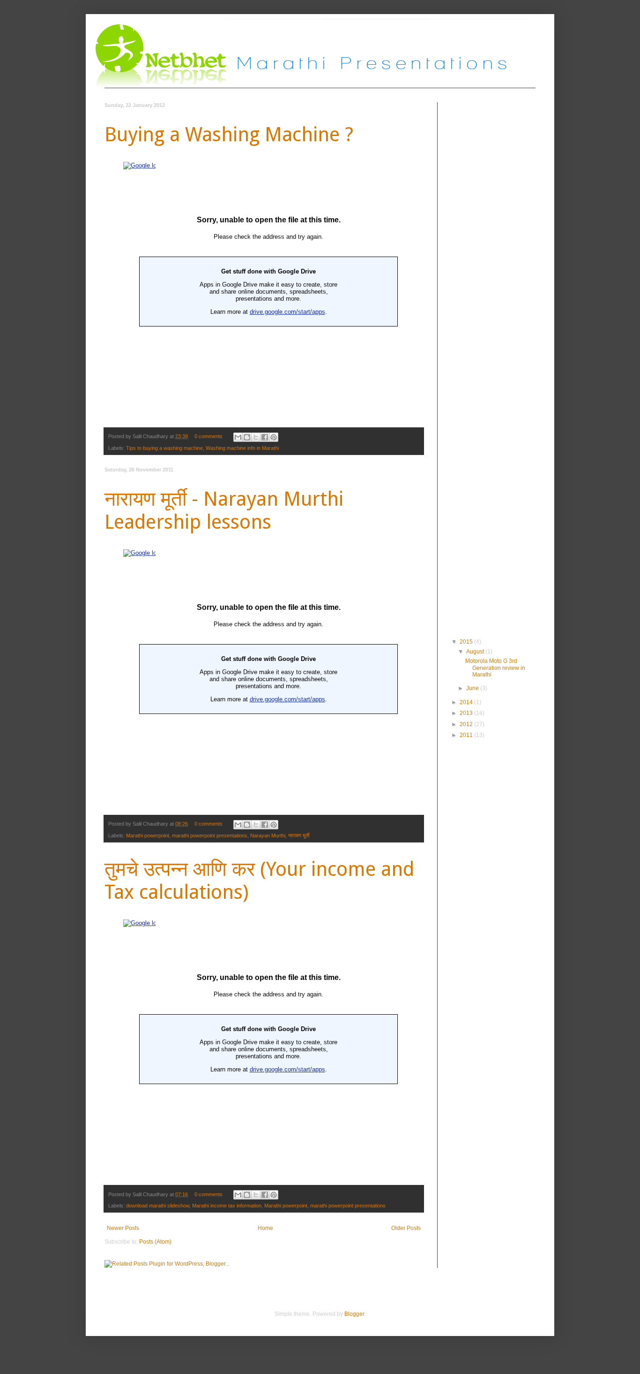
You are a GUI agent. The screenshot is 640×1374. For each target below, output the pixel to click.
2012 (467, 724)
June (473, 688)
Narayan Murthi (267, 835)
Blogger (354, 1314)
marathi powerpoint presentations (209, 835)
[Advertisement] (488, 372)
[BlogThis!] (247, 437)
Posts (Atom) (155, 1241)
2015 (467, 641)
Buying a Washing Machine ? (228, 134)
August (475, 651)
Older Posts (406, 1228)
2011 (467, 735)
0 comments (208, 436)
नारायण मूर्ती (298, 835)
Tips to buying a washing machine (164, 448)
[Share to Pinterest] (273, 437)
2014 (467, 702)
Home (265, 1228)
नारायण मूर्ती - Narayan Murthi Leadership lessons (223, 510)
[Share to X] (255, 437)
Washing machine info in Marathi (242, 448)
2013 (467, 713)
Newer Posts (123, 1228)
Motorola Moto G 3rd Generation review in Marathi (495, 668)
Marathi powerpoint (147, 835)
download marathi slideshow (157, 1205)
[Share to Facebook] (264, 437)
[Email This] (238, 437)
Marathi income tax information (226, 1205)
